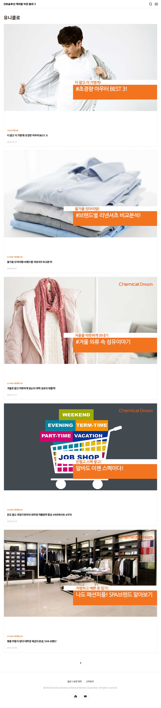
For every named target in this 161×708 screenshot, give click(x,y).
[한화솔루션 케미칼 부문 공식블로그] (20, 4)
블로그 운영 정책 (74, 681)
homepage (75, 696)
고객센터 (90, 681)
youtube (85, 696)
